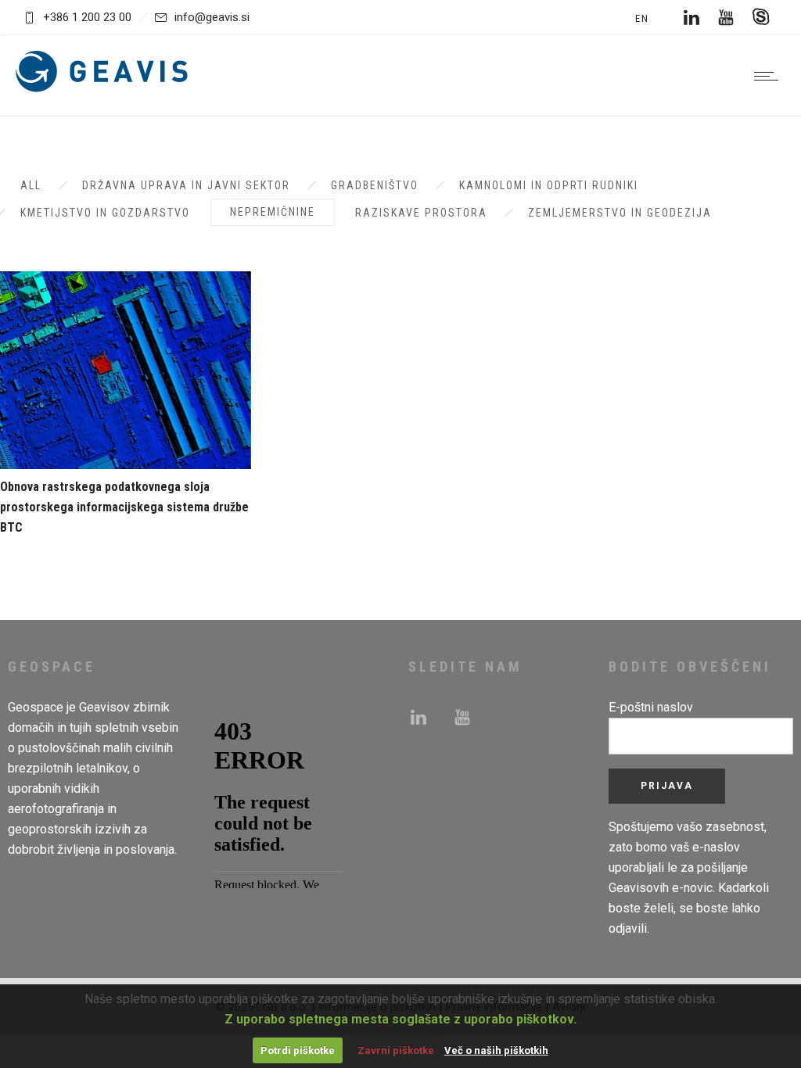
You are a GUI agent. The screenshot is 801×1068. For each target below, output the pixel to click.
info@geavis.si (212, 17)
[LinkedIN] (691, 17)
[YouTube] (726, 17)
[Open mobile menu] (769, 75)
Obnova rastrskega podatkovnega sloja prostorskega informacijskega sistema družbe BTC (124, 507)
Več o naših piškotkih (496, 1050)
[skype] (760, 17)
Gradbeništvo (374, 185)
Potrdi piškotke (297, 1050)
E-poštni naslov (651, 707)
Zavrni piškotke (395, 1050)
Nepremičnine (272, 212)
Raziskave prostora (421, 212)
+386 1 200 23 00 (87, 17)
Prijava (667, 785)
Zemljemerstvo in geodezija (620, 212)
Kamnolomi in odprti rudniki (548, 185)
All (30, 185)
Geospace (35, 707)
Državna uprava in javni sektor (186, 185)
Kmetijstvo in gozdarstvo (105, 212)
